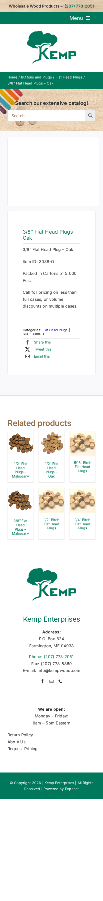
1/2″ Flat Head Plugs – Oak (51, 469)
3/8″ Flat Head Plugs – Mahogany (20, 527)
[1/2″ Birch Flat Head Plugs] (51, 491)
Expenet (72, 789)
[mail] (52, 681)
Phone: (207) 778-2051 (51, 656)
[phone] (60, 681)
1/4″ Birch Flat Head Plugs (82, 524)
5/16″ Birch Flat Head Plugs (82, 466)
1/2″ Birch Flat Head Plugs (51, 524)
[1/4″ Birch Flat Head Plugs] (82, 491)
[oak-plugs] (53, 171)
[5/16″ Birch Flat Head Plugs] (82, 434)
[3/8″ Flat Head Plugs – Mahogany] (20, 491)
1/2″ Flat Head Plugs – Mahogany (20, 469)
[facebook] (42, 681)
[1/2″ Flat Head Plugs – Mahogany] (20, 434)
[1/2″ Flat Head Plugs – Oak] (51, 434)
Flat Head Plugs (55, 330)
